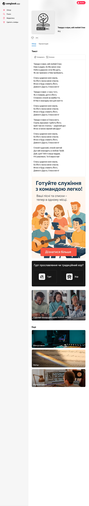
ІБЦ (59, 31)
